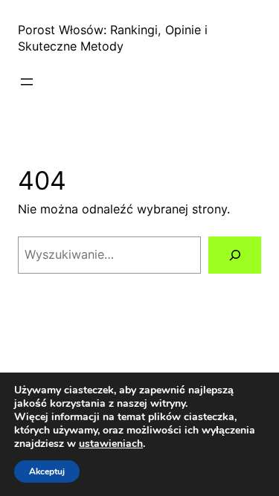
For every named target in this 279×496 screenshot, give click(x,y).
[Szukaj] (234, 255)
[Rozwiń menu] (27, 82)
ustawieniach (111, 444)
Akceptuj (47, 471)
